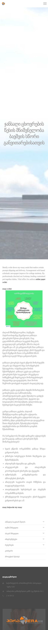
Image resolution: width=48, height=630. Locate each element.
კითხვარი (9, 551)
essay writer (7, 289)
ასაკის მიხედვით (11, 533)
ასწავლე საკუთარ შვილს (15, 522)
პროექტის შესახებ (12, 557)
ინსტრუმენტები (11, 539)
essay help (6, 507)
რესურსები (9, 545)
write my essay (16, 507)
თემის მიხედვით (11, 528)
